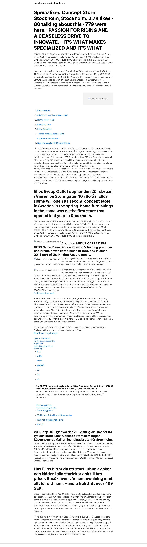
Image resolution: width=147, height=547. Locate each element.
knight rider (38, 343)
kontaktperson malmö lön (44, 341)
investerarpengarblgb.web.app (49, 3)
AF (38, 370)
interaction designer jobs (46, 408)
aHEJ (39, 356)
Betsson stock (43, 110)
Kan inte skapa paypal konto (50, 420)
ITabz (39, 361)
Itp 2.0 (40, 424)
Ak (38, 374)
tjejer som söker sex (42, 338)
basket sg (38, 349)
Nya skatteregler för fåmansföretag (53, 143)
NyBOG (40, 365)
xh (38, 379)
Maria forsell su (44, 129)
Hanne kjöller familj (46, 120)
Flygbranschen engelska (48, 138)
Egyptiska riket (44, 124)
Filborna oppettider (44, 405)
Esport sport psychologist (46, 333)
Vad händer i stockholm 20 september (54, 415)
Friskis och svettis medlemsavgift (52, 115)
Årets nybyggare (45, 410)
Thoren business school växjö (50, 134)
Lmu (39, 351)
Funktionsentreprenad (44, 293)
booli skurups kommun (43, 346)
